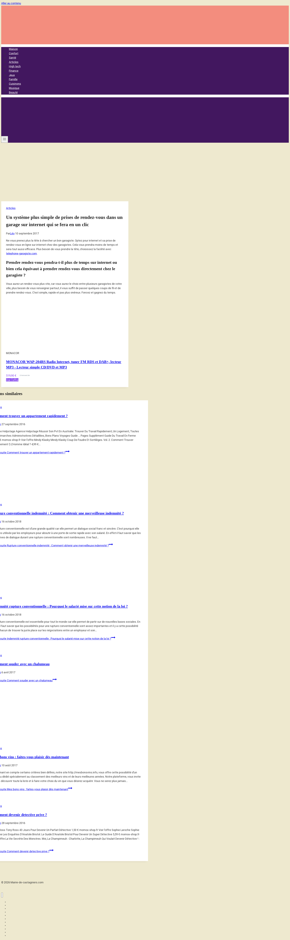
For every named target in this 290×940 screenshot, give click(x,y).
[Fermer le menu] (2, 895)
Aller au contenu (11, 3)
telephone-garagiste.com (21, 253)
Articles (13, 62)
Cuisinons (15, 83)
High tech (15, 66)
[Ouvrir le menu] (4, 139)
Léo (12, 233)
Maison (13, 49)
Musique (14, 88)
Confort (13, 53)
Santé (12, 57)
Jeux (12, 75)
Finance (13, 70)
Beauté (13, 92)
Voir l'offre (12, 379)
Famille (13, 79)
